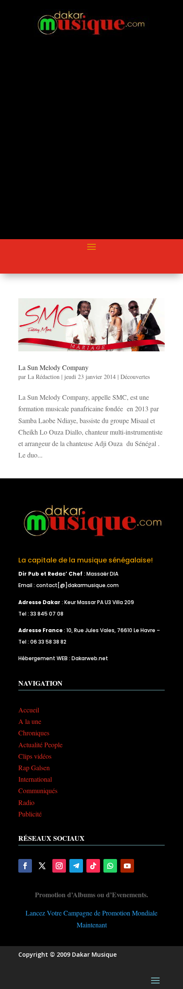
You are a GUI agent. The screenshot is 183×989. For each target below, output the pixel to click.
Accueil (28, 709)
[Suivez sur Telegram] (76, 866)
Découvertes (135, 377)
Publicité (30, 813)
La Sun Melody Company (53, 367)
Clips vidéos (34, 756)
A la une (29, 721)
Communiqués (37, 790)
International (35, 778)
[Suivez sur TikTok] (93, 866)
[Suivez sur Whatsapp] (110, 866)
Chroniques (33, 732)
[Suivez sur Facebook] (25, 866)
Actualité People (40, 744)
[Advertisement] (91, 145)
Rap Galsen (34, 767)
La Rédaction (44, 377)
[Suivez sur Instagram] (59, 866)
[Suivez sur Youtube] (127, 866)
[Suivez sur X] (42, 866)
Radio (26, 802)
